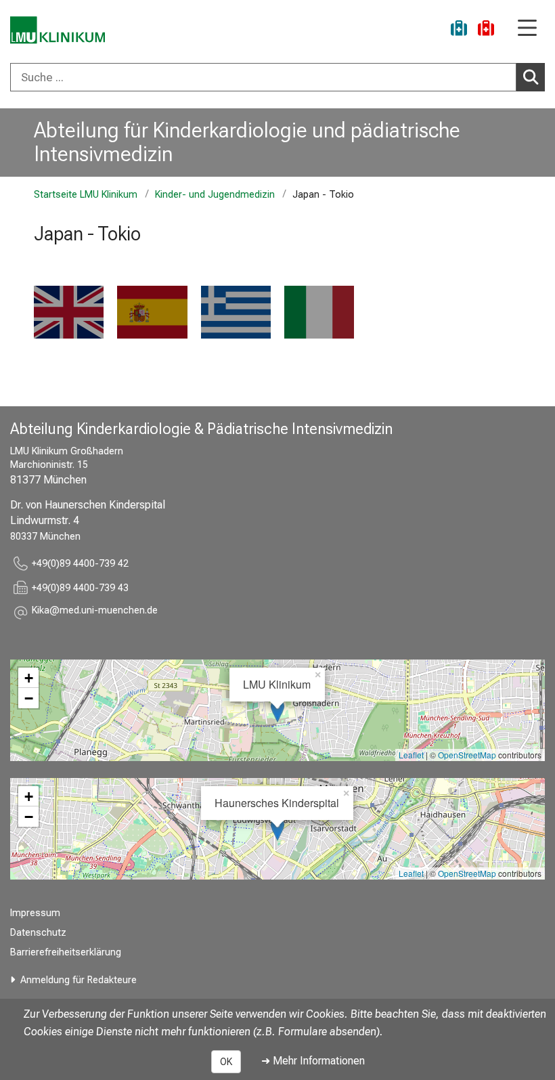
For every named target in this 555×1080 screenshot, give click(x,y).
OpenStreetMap (467, 754)
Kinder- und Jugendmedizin (215, 194)
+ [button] (28, 678)
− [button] (28, 698)
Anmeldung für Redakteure (78, 980)
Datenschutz (38, 932)
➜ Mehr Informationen (313, 1060)
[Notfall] (486, 30)
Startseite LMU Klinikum (85, 194)
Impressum (35, 913)
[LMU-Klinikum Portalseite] (57, 30)
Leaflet (411, 754)
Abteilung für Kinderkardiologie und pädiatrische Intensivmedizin (247, 142)
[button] (95, 612)
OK (226, 1061)
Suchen (530, 77)
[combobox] (277, 77)
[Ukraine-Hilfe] (459, 30)
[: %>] (69, 312)
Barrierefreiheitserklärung (65, 952)
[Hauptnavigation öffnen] (527, 29)
